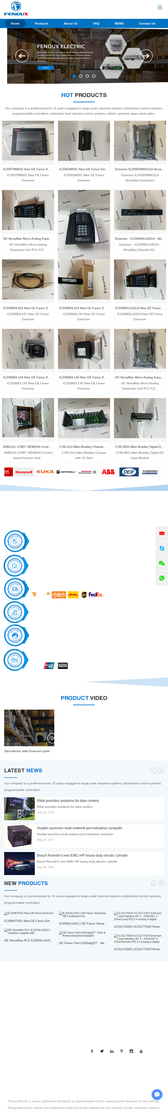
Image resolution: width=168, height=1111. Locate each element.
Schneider (11, 1073)
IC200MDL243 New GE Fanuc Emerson (84, 308)
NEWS (119, 23)
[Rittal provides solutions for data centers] (19, 808)
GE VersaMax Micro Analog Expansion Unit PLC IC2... (28, 247)
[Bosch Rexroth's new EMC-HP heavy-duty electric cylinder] (19, 863)
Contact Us (147, 23)
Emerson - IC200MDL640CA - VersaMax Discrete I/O (140, 238)
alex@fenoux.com (119, 998)
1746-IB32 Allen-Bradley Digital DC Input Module (140, 446)
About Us (71, 23)
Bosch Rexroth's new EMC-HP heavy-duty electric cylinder (82, 855)
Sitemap (110, 1069)
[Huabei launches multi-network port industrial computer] (19, 836)
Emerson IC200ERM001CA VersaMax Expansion (140, 169)
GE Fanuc (11, 1065)
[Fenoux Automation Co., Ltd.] (16, 8)
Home (15, 23)
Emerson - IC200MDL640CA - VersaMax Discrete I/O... (140, 247)
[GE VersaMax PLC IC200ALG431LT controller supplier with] (29, 931)
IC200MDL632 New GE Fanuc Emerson (28, 308)
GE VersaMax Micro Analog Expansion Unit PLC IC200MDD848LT (140, 377)
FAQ (96, 23)
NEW (26, 884)
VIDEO (84, 699)
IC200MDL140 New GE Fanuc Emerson (84, 377)
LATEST (23, 771)
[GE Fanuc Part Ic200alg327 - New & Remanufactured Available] (84, 934)
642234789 (110, 1014)
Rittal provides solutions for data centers (68, 801)
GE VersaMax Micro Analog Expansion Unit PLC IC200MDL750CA (28, 238)
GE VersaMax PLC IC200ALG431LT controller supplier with (45, 940)
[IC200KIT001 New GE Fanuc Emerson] (29, 913)
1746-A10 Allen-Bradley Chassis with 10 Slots (84, 446)
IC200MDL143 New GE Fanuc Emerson (28, 377)
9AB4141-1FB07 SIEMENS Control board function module (28, 446)
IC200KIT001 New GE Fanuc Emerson (31, 921)
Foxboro (10, 1081)
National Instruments (18, 1049)
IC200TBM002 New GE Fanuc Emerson (28, 169)
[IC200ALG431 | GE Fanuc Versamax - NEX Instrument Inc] (84, 915)
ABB (7, 1057)
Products (41, 23)
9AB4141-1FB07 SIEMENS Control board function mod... (28, 455)
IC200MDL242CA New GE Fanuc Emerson (140, 308)
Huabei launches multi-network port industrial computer (79, 828)
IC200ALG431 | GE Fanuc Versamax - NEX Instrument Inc (99, 923)
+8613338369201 (124, 1006)
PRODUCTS (84, 96)
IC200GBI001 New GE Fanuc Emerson (84, 169)
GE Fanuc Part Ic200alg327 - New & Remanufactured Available (103, 943)
